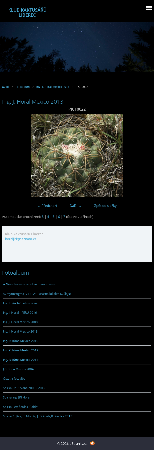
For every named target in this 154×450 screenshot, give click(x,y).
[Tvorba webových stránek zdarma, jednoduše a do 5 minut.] (92, 443)
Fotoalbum (22, 87)
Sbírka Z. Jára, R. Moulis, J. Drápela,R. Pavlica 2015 (37, 416)
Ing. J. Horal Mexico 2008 (20, 322)
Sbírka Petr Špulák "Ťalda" (20, 407)
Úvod (5, 87)
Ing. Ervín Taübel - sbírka (20, 303)
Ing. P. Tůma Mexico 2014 (20, 360)
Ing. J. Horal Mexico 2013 (52, 87)
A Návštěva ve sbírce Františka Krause (29, 284)
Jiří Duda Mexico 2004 (18, 369)
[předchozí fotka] (8, 155)
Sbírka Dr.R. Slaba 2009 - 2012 (24, 388)
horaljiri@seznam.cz (20, 239)
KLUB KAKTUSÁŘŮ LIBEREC (27, 12)
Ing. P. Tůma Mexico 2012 (20, 350)
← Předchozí (47, 205)
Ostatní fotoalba (14, 378)
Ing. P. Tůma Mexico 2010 (20, 341)
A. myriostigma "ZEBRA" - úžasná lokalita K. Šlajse (37, 294)
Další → (75, 205)
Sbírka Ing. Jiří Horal (16, 397)
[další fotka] (145, 155)
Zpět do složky (105, 205)
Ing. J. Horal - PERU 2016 (20, 312)
